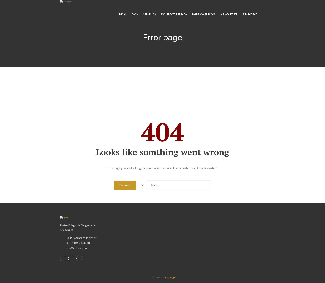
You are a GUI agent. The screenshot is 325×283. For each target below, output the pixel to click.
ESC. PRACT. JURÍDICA (174, 14)
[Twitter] (71, 259)
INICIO (122, 14)
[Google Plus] (79, 259)
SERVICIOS (149, 14)
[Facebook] (63, 259)
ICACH (134, 14)
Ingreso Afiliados (203, 14)
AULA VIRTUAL (229, 14)
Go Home (125, 185)
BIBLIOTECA (250, 14)
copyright (171, 277)
